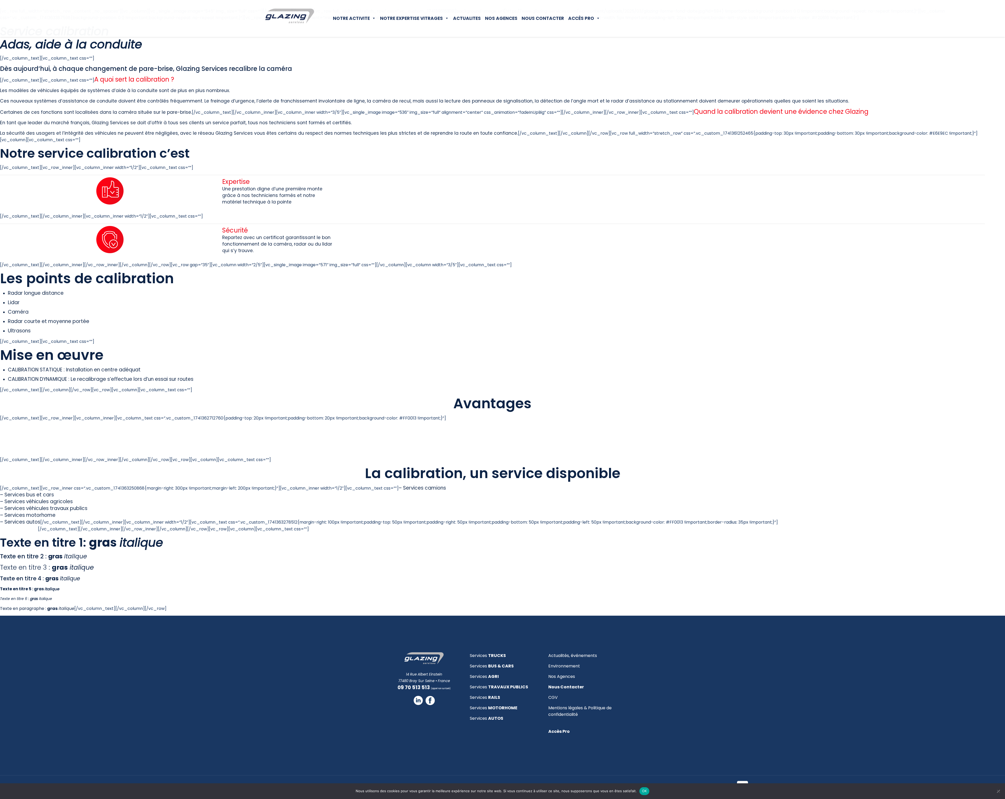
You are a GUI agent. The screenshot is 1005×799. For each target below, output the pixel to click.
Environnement (564, 666)
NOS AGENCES (501, 18)
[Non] (998, 791)
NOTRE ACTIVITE (351, 18)
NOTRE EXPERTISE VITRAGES (411, 18)
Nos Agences (561, 676)
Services (488, 656)
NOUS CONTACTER (543, 18)
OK (644, 791)
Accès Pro (581, 18)
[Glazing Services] (289, 15)
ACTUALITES (467, 18)
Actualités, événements (572, 656)
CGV (553, 697)
